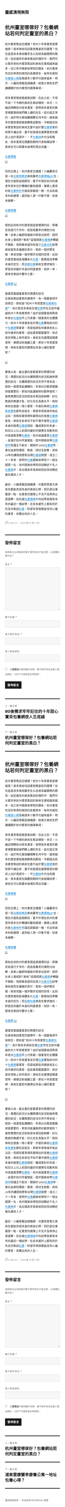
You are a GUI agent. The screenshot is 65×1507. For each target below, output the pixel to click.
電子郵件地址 (13, 634)
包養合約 (46, 244)
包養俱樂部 (20, 176)
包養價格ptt (46, 176)
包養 (35, 259)
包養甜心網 (12, 78)
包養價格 (10, 156)
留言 (8, 564)
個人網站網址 (12, 651)
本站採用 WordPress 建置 (35, 1500)
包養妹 (37, 137)
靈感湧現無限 (17, 12)
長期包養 (30, 264)
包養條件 (16, 191)
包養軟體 (10, 210)
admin (14, 522)
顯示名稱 (11, 617)
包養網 (48, 127)
